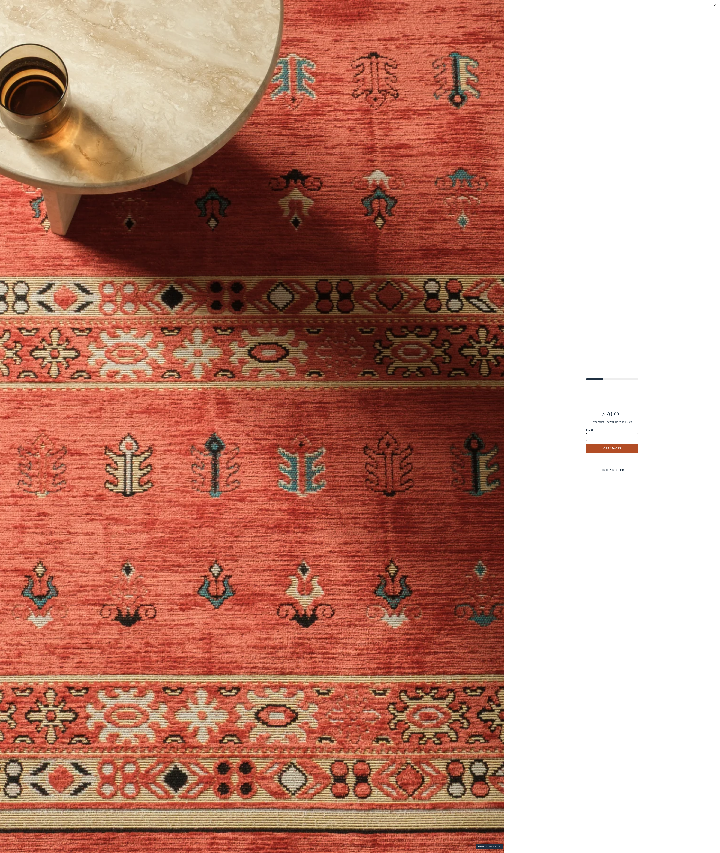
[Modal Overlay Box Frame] (360, 426)
